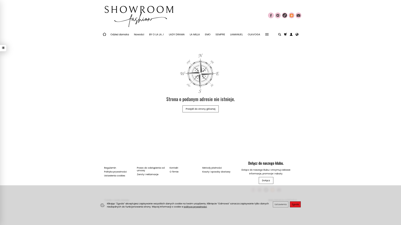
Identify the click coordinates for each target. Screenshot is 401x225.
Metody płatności (212, 167)
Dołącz (266, 180)
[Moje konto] (291, 34)
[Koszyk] (285, 34)
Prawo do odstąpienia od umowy (151, 169)
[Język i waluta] (297, 34)
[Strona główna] (138, 15)
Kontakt (174, 167)
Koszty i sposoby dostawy (216, 171)
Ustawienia (281, 204)
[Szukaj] (280, 34)
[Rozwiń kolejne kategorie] (267, 34)
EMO (208, 34)
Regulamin (110, 167)
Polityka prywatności (115, 171)
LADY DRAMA (177, 34)
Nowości (139, 34)
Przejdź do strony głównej (200, 108)
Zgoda (295, 204)
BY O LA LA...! (156, 34)
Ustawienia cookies (114, 175)
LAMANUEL (236, 34)
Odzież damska (119, 34)
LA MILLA (195, 34)
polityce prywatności (195, 206)
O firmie (174, 171)
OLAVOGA (254, 34)
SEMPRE (220, 34)
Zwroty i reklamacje (148, 174)
